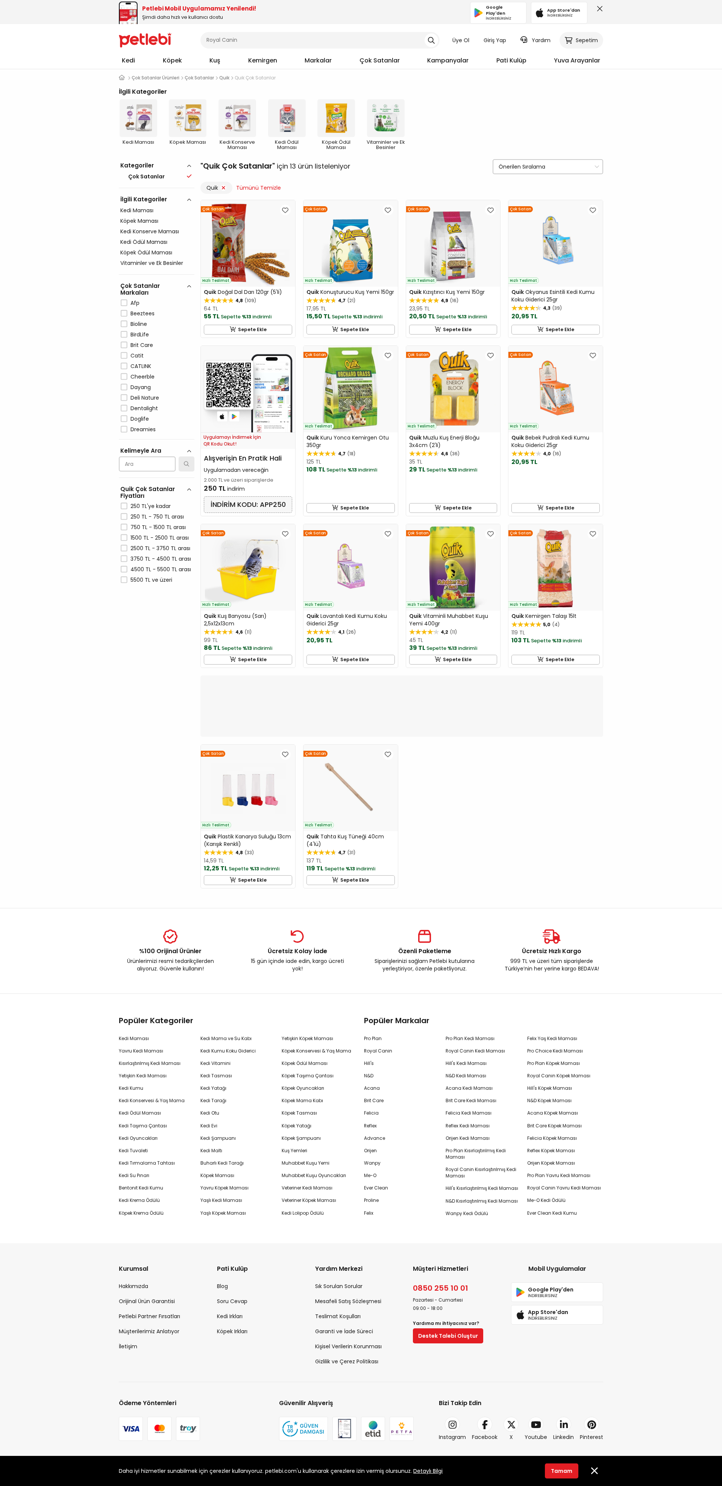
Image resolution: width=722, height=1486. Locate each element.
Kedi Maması (136, 210)
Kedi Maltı (211, 1150)
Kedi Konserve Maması (149, 231)
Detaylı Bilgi (428, 1471)
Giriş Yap (495, 40)
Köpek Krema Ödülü (141, 1213)
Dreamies (143, 429)
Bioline (138, 324)
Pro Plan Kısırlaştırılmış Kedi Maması (476, 1153)
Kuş (214, 60)
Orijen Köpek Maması (551, 1163)
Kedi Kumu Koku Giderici (228, 1051)
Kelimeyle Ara (140, 451)
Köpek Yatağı (296, 1125)
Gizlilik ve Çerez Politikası (346, 1361)
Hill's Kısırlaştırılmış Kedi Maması (482, 1188)
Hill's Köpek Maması (549, 1088)
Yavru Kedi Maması (141, 1051)
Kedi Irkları (230, 1316)
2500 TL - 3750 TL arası (160, 548)
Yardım (541, 40)
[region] (156, 405)
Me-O (370, 1175)
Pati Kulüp (511, 60)
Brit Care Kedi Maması (471, 1100)
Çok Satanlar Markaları (140, 289)
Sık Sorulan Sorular (339, 1286)
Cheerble (142, 376)
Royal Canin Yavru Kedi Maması (564, 1188)
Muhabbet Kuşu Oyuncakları (314, 1175)
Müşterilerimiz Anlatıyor (149, 1331)
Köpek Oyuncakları (303, 1088)
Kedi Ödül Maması (143, 242)
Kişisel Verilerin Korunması (348, 1346)
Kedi (128, 60)
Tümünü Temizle (258, 188)
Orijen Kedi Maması (468, 1138)
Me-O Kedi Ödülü (546, 1200)
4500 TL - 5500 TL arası (160, 569)
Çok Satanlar (379, 60)
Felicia (371, 1113)
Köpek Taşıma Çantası (308, 1075)
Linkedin (563, 1437)
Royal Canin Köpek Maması (558, 1075)
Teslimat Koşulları (338, 1316)
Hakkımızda (133, 1286)
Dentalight (144, 408)
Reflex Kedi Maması (468, 1125)
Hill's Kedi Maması (466, 1063)
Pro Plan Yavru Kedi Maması (558, 1175)
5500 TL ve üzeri (151, 580)
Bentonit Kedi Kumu (141, 1188)
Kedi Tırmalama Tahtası (147, 1163)
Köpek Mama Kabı (302, 1100)
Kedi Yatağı (213, 1088)
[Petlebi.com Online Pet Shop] (145, 39)
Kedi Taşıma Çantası (143, 1125)
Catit (137, 355)
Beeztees (142, 313)
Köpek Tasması (299, 1113)
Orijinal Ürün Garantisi (147, 1301)
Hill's (369, 1063)
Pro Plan (373, 1038)
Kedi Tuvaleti (133, 1150)
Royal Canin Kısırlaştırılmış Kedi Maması (481, 1172)
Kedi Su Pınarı (134, 1175)
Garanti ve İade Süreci (344, 1331)
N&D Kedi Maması (466, 1075)
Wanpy (372, 1163)
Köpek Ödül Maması (146, 252)
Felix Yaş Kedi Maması (552, 1038)
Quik (212, 188)
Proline (371, 1200)
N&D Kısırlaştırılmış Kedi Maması (482, 1201)
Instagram (452, 1437)
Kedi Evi (208, 1125)
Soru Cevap (232, 1301)
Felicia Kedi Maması (468, 1113)
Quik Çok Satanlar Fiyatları (147, 492)
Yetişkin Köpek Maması (307, 1038)
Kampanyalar (448, 60)
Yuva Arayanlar (577, 60)
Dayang (140, 387)
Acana (372, 1088)
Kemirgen (262, 60)
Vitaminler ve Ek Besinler (151, 263)
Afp (135, 303)
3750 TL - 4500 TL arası (160, 559)
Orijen (370, 1150)
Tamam (561, 1471)
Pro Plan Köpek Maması (553, 1063)
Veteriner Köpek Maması (309, 1200)
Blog (222, 1286)
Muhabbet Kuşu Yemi (305, 1163)
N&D (368, 1075)
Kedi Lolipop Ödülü (303, 1213)
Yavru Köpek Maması (224, 1188)
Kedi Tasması (216, 1075)
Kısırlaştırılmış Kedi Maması (149, 1063)
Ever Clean (376, 1188)
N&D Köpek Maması (549, 1100)
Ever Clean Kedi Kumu (552, 1213)
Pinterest (591, 1437)
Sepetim (587, 40)
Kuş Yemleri (294, 1150)
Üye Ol (460, 40)
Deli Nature (144, 398)
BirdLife (139, 334)
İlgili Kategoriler (143, 199)
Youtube (536, 1437)
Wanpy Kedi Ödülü (467, 1213)
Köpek (172, 60)
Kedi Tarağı (213, 1100)
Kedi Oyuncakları (138, 1138)
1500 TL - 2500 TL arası (159, 537)
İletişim (128, 1346)
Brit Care (141, 345)
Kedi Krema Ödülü (139, 1200)
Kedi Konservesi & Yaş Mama (152, 1100)
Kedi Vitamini (215, 1063)
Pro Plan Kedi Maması (470, 1038)
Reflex (370, 1125)
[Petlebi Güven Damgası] (303, 1429)
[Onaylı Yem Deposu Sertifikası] (344, 1429)
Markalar (318, 60)
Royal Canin (378, 1051)
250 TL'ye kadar (150, 506)
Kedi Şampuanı (218, 1138)
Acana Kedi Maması (469, 1088)
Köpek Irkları (232, 1331)
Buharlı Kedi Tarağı (222, 1163)
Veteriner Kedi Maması (307, 1188)
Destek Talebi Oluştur (448, 1336)
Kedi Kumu (131, 1088)
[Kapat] (598, 10)
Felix (368, 1213)
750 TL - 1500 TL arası (158, 527)
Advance (374, 1138)
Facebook (485, 1437)
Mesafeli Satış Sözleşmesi (348, 1301)
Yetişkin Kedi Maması (143, 1075)
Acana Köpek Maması (552, 1113)
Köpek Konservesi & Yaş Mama (316, 1051)
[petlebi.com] (122, 78)
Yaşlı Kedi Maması (221, 1200)
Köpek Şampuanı (301, 1138)
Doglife (139, 419)
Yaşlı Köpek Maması (223, 1213)
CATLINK (140, 366)
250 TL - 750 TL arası (157, 516)
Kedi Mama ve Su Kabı (226, 1038)
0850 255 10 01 (440, 1288)
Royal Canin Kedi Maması (475, 1051)
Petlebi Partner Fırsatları (149, 1316)
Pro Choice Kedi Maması (555, 1051)
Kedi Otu (209, 1113)
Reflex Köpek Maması (551, 1150)
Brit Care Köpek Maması (554, 1125)
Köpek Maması (139, 221)
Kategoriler (137, 165)
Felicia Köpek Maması (552, 1138)
